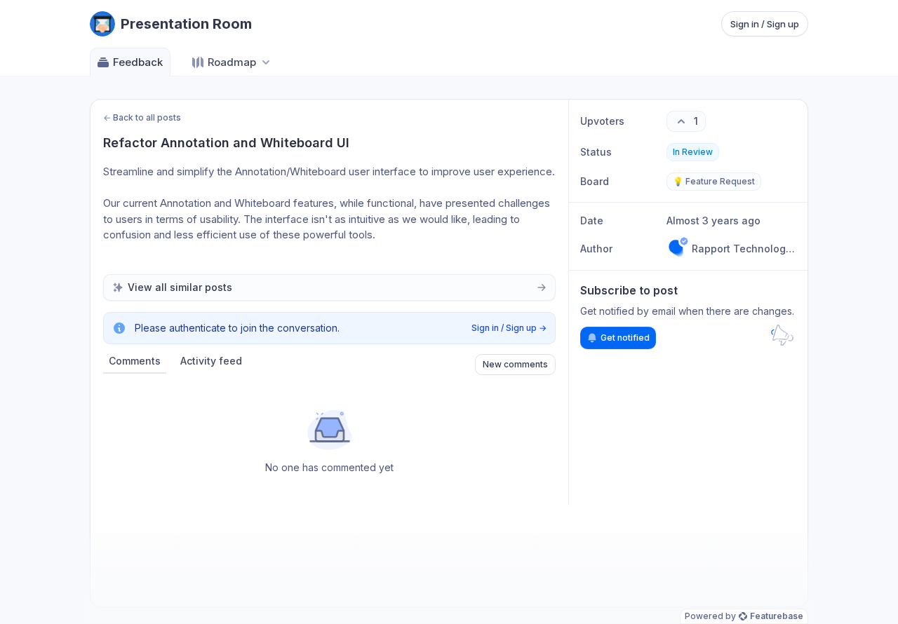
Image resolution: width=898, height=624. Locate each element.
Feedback (138, 62)
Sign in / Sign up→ (509, 328)
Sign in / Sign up (764, 23)
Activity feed (211, 361)
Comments (135, 361)
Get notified (625, 337)
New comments (515, 364)
